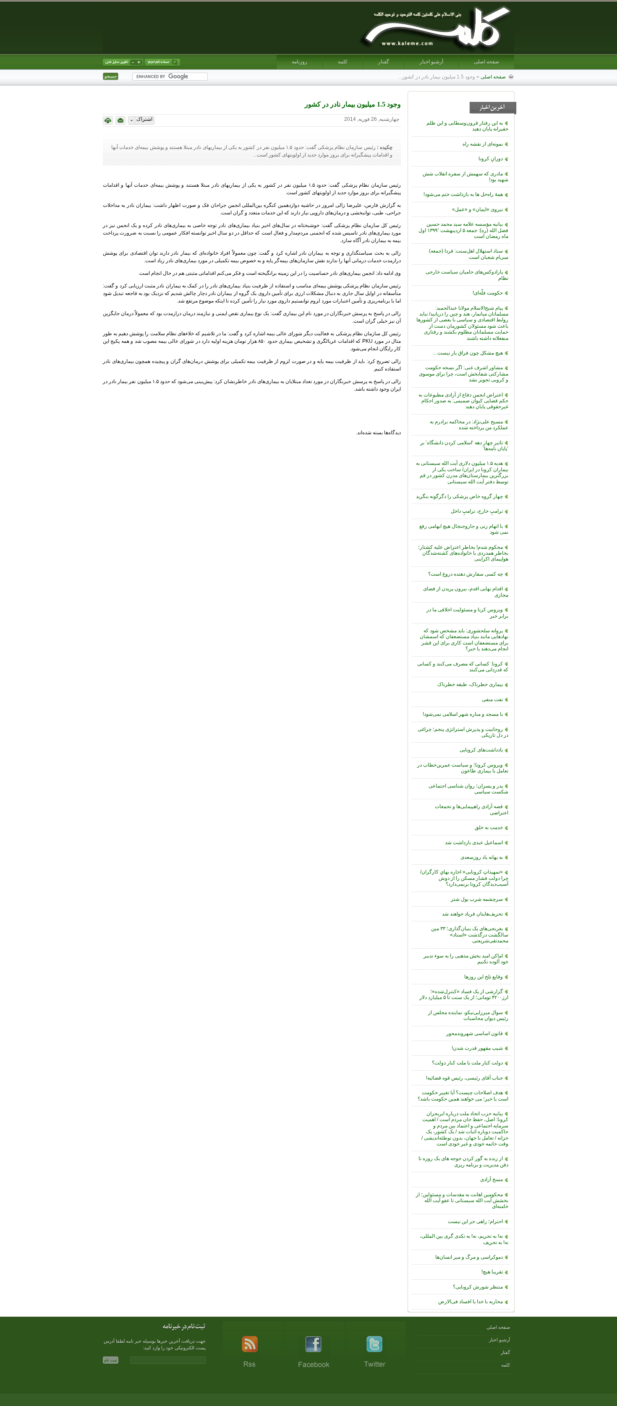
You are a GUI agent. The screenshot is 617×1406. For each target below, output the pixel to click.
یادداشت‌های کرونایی (481, 750)
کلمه (343, 62)
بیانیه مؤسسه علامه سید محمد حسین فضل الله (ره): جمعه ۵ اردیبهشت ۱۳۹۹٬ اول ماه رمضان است (463, 230)
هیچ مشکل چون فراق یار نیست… (467, 353)
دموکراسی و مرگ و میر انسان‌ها (469, 1257)
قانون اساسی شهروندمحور (474, 1033)
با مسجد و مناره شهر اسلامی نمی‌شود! (463, 714)
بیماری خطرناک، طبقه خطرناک (470, 684)
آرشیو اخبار (431, 62)
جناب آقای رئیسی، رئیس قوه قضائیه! (464, 1078)
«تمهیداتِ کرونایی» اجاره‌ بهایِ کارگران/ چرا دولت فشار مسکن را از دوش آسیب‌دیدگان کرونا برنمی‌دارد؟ (464, 878)
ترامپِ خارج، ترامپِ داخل (477, 511)
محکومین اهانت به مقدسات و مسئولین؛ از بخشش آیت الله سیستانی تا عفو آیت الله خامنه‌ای (462, 1201)
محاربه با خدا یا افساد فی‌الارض (470, 1301)
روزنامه (299, 62)
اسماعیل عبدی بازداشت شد (474, 842)
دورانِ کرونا (490, 159)
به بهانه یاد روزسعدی (481, 857)
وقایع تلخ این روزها (483, 977)
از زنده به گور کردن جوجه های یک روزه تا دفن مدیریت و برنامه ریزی (463, 1161)
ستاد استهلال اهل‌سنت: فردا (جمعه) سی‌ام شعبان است (468, 254)
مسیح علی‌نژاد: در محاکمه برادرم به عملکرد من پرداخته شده (469, 424)
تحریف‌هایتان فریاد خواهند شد (472, 914)
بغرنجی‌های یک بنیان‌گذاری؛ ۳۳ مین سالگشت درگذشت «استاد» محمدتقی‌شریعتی (469, 935)
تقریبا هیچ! (492, 1272)
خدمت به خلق (489, 827)
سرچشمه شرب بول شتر (477, 899)
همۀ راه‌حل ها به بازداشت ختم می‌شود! (463, 194)
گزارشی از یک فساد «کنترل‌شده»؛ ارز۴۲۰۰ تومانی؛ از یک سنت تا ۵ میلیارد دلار (463, 994)
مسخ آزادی (491, 1179)
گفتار (383, 62)
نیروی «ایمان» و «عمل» (477, 209)
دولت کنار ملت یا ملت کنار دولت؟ (467, 1063)
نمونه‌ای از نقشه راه (483, 144)
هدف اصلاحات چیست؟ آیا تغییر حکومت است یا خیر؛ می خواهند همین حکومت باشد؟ (463, 1095)
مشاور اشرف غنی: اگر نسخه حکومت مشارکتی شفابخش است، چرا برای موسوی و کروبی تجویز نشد (463, 374)
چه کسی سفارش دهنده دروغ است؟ (465, 574)
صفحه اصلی (486, 62)
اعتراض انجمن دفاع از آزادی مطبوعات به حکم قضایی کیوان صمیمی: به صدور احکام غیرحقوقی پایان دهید (463, 401)
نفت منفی (492, 699)
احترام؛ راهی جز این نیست (475, 1221)
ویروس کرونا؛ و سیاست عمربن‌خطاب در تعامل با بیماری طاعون (462, 768)
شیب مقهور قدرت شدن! (477, 1048)
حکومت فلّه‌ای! (488, 293)
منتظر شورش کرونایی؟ (478, 1287)
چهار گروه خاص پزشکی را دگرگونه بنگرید (459, 496)
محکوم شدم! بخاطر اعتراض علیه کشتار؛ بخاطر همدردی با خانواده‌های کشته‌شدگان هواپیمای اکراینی (463, 553)
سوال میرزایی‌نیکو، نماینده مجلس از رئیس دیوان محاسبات (468, 1015)
